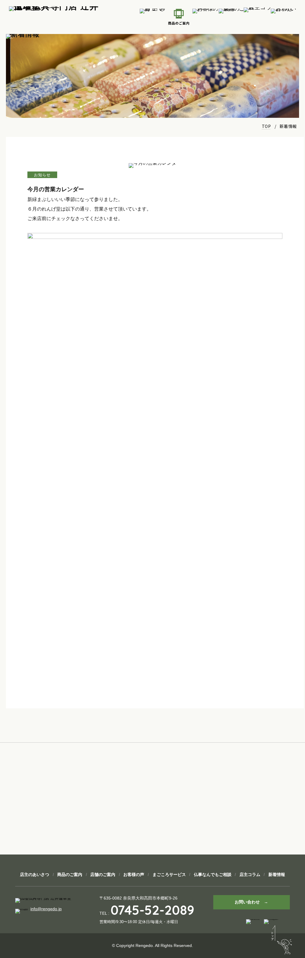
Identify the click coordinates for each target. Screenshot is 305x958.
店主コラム (249, 874)
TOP (266, 126)
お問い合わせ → (251, 902)
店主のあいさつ (34, 874)
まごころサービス (169, 874)
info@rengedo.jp (46, 908)
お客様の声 (133, 874)
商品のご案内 (69, 874)
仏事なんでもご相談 (212, 874)
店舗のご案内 (102, 874)
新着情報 (276, 874)
